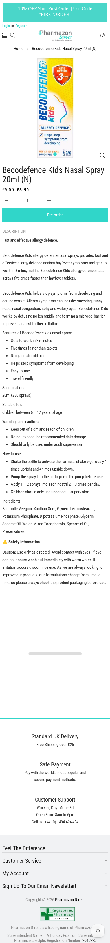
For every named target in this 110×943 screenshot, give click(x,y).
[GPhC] (57, 914)
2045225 (89, 940)
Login (6, 26)
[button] (4, 36)
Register (19, 26)
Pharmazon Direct (70, 899)
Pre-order (55, 215)
